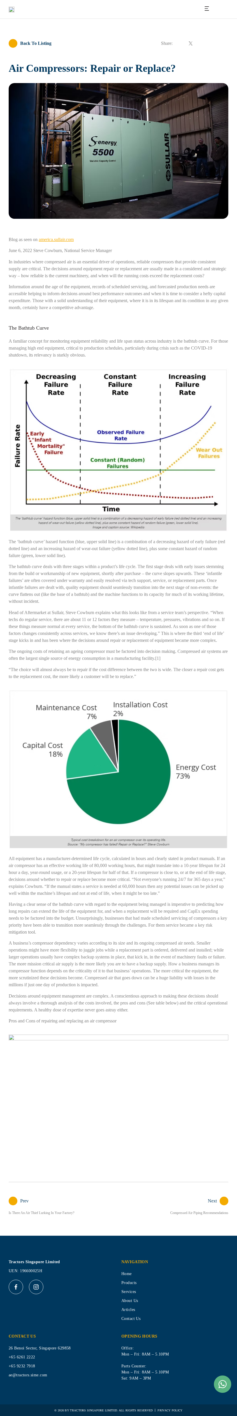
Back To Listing (35, 43)
